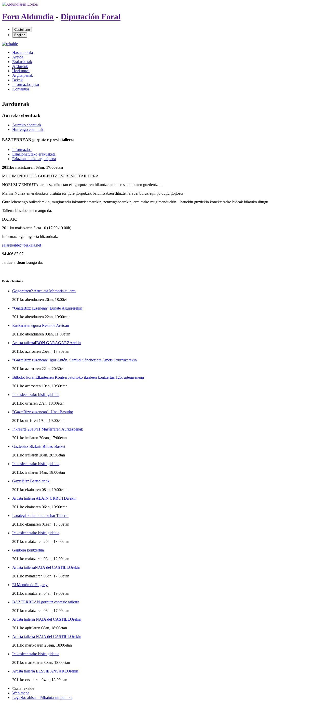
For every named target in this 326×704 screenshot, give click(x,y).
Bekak (17, 80)
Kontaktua (20, 89)
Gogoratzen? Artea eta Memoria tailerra (44, 291)
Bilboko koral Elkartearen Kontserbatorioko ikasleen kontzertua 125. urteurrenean (78, 377)
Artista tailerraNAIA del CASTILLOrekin (46, 567)
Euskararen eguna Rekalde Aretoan (40, 325)
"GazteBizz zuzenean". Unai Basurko (42, 412)
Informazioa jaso (25, 84)
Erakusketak (22, 61)
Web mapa (20, 693)
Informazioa (22, 149)
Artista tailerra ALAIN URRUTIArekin (44, 498)
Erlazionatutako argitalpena (34, 159)
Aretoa (17, 57)
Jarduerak (20, 66)
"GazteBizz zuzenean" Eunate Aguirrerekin (47, 308)
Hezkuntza (21, 71)
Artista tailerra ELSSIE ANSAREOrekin (45, 671)
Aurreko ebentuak (26, 125)
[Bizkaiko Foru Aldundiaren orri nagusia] (20, 4)
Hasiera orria (22, 52)
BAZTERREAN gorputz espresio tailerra (45, 602)
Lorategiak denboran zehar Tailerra (40, 515)
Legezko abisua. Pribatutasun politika (42, 697)
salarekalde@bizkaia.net (21, 245)
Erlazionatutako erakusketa (34, 154)
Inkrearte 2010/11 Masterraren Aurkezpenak (47, 429)
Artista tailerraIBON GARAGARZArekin (46, 343)
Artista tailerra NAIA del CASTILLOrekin (46, 619)
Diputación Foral (90, 16)
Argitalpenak (22, 75)
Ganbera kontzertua (28, 550)
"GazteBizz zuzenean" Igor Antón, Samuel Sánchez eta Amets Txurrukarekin (74, 360)
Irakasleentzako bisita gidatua (35, 394)
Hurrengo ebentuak (27, 129)
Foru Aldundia (28, 16)
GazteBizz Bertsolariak (30, 481)
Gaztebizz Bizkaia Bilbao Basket (38, 446)
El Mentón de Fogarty (30, 585)
